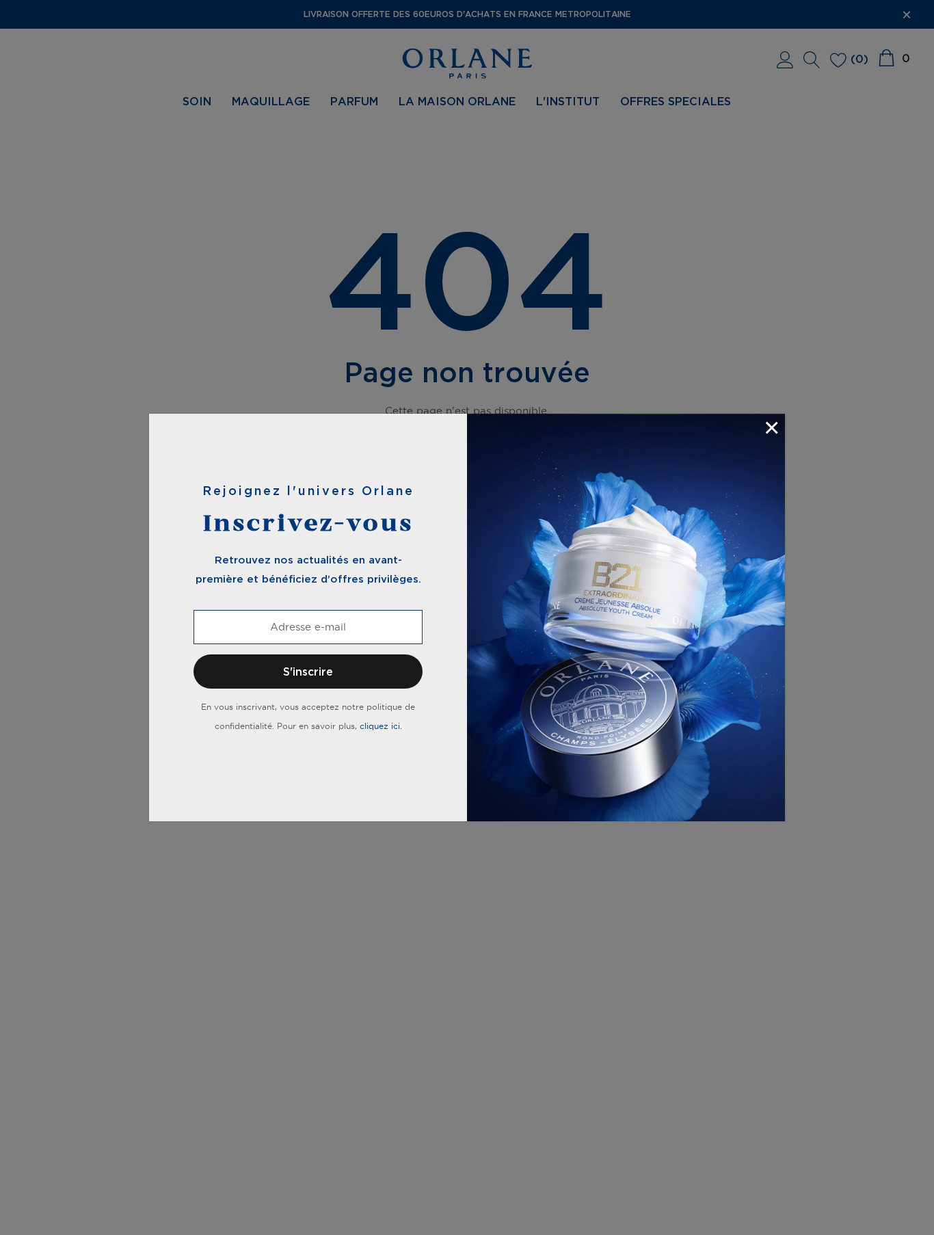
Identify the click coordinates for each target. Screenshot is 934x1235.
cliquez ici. (381, 725)
